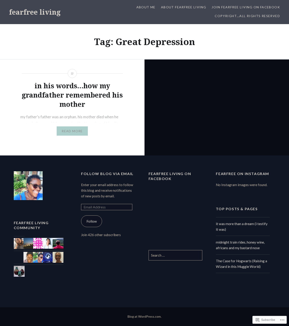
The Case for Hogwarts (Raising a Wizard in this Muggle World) (241, 264)
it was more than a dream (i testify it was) (242, 226)
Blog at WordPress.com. (144, 316)
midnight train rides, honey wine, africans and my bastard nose (240, 245)
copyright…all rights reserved (247, 16)
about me (146, 7)
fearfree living (35, 12)
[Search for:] (176, 255)
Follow (91, 221)
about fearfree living (183, 7)
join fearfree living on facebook (246, 7)
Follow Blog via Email (107, 173)
